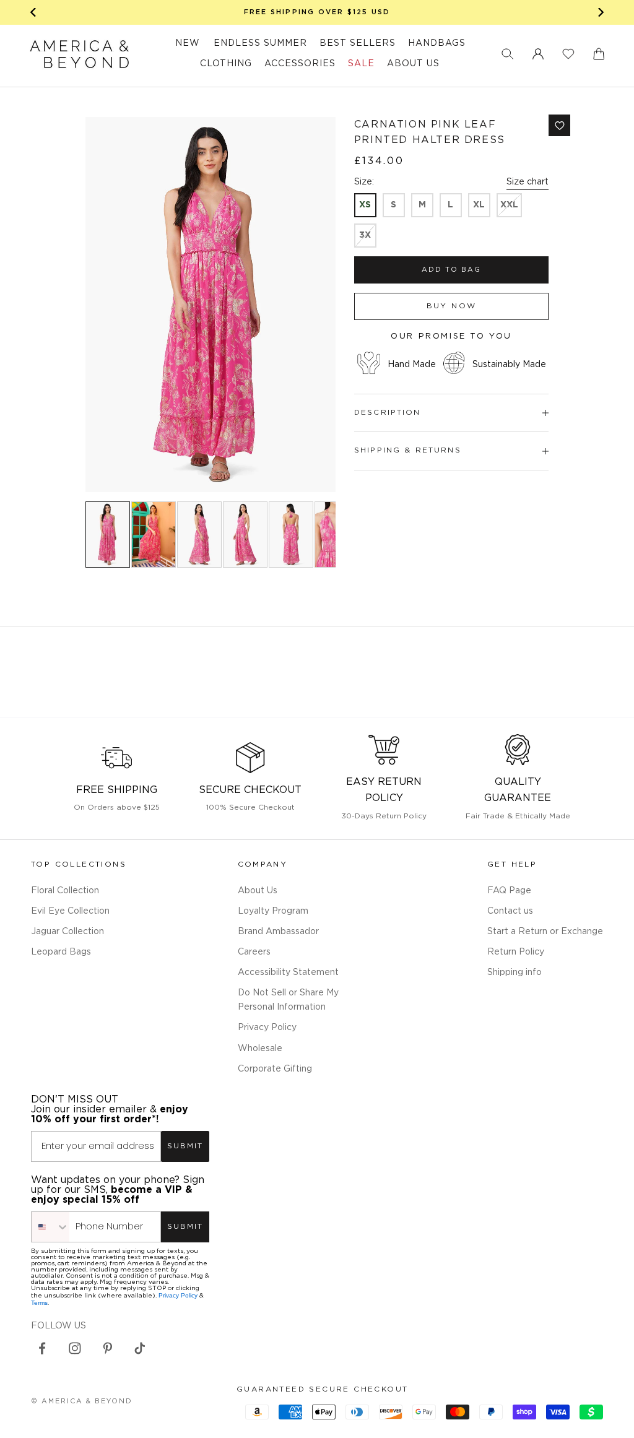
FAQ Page (509, 890)
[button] (508, 53)
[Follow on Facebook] (42, 1348)
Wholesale (260, 1048)
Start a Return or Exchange (545, 931)
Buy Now (452, 306)
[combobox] (50, 1227)
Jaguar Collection (67, 931)
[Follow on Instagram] (74, 1348)
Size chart (527, 182)
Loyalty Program (273, 911)
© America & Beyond (81, 1401)
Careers (254, 952)
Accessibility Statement (288, 972)
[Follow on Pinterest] (107, 1348)
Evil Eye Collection (70, 911)
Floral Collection (65, 890)
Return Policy (515, 952)
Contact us (510, 911)
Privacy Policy (267, 1027)
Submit (185, 1146)
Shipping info (514, 972)
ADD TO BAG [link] (452, 270)
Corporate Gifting (275, 1069)
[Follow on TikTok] (139, 1348)
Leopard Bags (61, 952)
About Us (257, 890)
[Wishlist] (568, 53)
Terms (39, 1302)
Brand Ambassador (278, 931)
